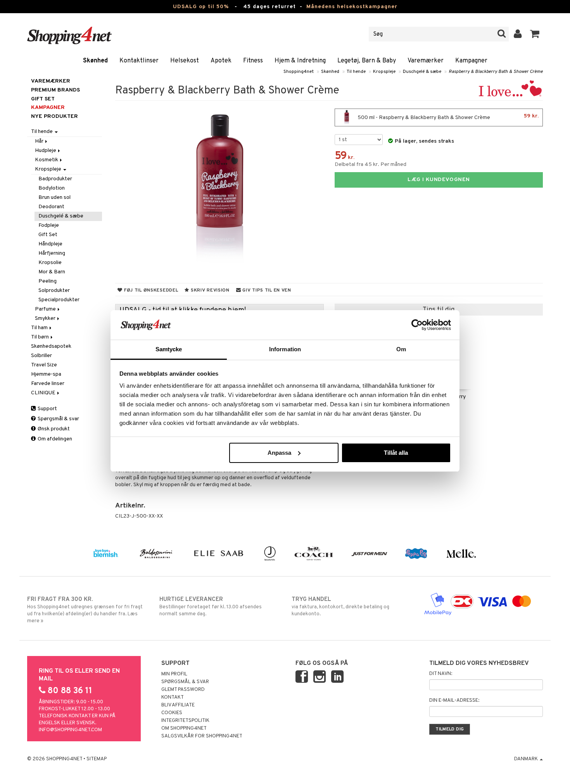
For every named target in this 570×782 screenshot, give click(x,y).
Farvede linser (47, 383)
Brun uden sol (54, 197)
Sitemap (96, 759)
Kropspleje (384, 72)
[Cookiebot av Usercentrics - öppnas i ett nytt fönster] (417, 325)
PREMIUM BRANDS (55, 90)
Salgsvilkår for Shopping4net (201, 736)
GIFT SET (43, 99)
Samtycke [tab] (168, 349)
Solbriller (41, 355)
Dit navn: (440, 674)
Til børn (40, 337)
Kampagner (471, 61)
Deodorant (51, 207)
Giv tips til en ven (266, 290)
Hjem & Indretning (300, 61)
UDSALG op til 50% (201, 6)
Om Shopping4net (184, 728)
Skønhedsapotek (51, 346)
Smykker (46, 318)
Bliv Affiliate (178, 705)
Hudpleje (46, 150)
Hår (40, 141)
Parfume (46, 309)
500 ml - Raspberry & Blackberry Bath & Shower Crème (447, 117)
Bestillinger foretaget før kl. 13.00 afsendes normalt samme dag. (210, 606)
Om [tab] (401, 349)
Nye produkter (54, 116)
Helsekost (184, 61)
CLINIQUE (44, 393)
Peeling (47, 281)
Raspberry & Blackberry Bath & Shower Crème (496, 72)
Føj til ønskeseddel (150, 290)
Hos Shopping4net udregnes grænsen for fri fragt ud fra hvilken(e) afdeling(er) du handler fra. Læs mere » (85, 610)
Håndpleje (50, 244)
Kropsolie (50, 262)
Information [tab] (285, 349)
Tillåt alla (396, 452)
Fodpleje (48, 225)
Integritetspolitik (185, 721)
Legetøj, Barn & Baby (366, 61)
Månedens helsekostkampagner (351, 6)
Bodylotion (51, 188)
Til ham (40, 328)
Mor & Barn (51, 272)
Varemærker (426, 61)
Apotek (221, 61)
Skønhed (95, 61)
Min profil (174, 674)
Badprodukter (55, 179)
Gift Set (47, 234)
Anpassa (279, 452)
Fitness (253, 61)
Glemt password (183, 690)
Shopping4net (298, 72)
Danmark (526, 759)
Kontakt (172, 697)
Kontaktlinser (139, 61)
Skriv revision (209, 290)
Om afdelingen (54, 439)
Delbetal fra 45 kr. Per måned (370, 164)
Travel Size (44, 365)
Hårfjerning (51, 253)
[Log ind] (518, 34)
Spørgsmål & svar (57, 419)
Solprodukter (54, 290)
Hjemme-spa (46, 374)
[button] (535, 34)
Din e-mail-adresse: (454, 700)
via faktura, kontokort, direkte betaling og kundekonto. (340, 606)
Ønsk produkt (53, 429)
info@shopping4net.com (70, 730)
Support (46, 409)
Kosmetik (47, 160)
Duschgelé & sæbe (422, 72)
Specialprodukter (58, 300)
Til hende (356, 72)
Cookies (171, 713)
